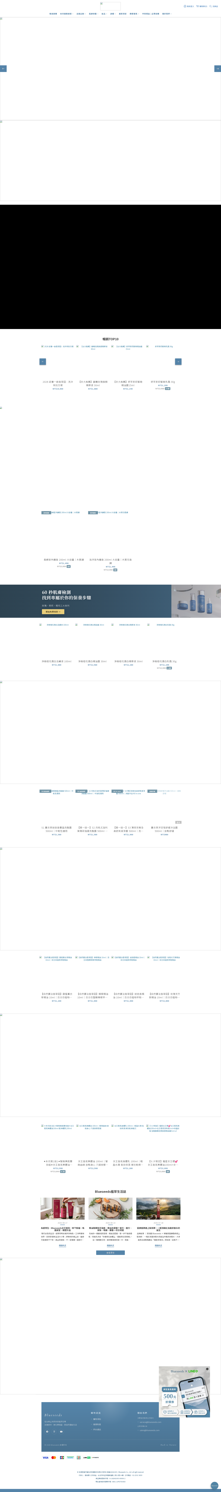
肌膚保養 (93, 13)
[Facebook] (47, 1431)
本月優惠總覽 (66, 13)
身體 (112, 13)
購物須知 (97, 1419)
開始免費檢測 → (53, 611)
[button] (110, 267)
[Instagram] (54, 1431)
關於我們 (166, 13)
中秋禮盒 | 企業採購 (150, 13)
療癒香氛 (133, 13)
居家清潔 (123, 13)
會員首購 (53, 13)
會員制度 (97, 1424)
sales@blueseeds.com (149, 1430)
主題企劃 (80, 13)
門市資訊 (97, 1429)
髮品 (103, 13)
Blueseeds (53, 1415)
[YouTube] (61, 1431)
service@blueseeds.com (150, 1422)
